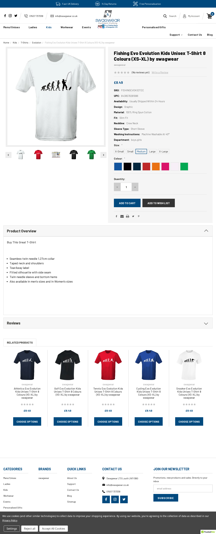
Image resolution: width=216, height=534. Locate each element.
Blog (210, 34)
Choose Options (27, 421)
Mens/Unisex (11, 27)
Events (6, 501)
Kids (49, 27)
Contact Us (195, 34)
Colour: (119, 158)
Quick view (27, 365)
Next (103, 155)
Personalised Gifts (154, 27)
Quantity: (119, 178)
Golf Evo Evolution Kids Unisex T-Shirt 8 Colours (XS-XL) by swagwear (67, 391)
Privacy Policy (9, 520)
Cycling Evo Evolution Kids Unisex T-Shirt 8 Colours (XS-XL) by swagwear (148, 393)
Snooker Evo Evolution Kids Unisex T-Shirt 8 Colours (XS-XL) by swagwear (189, 393)
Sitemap (71, 501)
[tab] (108, 230)
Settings (12, 528)
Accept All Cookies (53, 528)
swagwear (43, 478)
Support (175, 34)
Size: (118, 145)
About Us (72, 478)
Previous (8, 155)
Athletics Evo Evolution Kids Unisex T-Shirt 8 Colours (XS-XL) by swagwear (27, 393)
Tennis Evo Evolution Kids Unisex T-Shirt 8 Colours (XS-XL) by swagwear (108, 391)
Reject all (29, 528)
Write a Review (160, 72)
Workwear (67, 27)
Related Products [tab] (20, 342)
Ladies (33, 27)
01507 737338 (36, 16)
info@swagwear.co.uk (66, 16)
